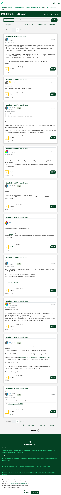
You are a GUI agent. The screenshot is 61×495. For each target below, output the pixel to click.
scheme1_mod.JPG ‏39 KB (15, 404)
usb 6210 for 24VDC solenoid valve (15, 36)
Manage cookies (26, 491)
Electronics (34, 450)
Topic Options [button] (7, 24)
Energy (40, 450)
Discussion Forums (19, 7)
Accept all (35, 492)
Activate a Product (35, 472)
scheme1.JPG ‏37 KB (14, 282)
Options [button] (53, 39)
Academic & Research (7, 450)
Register (46, 14)
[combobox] (32, 20)
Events (48, 466)
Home (3, 7)
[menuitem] (54, 3)
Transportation (20, 452)
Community (9, 7)
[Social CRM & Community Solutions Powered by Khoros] (35, 430)
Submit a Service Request (47, 472)
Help (58, 14)
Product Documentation (14, 472)
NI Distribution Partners (7, 458)
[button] (6, 69)
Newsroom (31, 466)
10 (10, 414)
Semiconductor (11, 452)
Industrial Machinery (47, 450)
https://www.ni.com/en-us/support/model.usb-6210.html (34, 357)
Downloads (4, 472)
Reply (53, 69)
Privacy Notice (14, 483)
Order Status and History (20, 458)
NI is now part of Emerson (8, 466)
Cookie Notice (23, 483)
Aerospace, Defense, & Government (22, 450)
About (16, 466)
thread (11, 234)
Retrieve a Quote (31, 458)
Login (52, 14)
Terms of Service (40, 458)
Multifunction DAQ (49, 7)
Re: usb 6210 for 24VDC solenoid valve (17, 80)
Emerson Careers (24, 466)
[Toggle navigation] (9, 3)
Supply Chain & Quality (41, 466)
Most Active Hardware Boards (34, 7)
